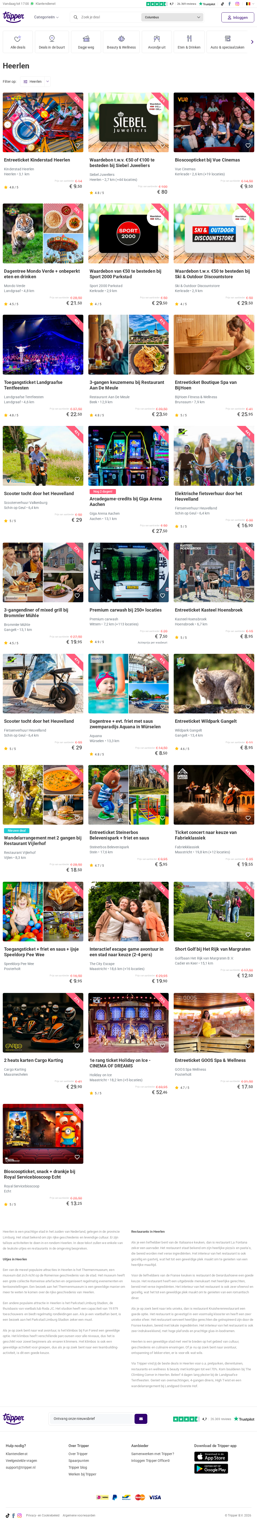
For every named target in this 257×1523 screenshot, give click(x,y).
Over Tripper (78, 1454)
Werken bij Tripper (82, 1474)
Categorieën (44, 17)
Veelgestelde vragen (21, 1461)
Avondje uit (157, 47)
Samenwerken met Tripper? (152, 1454)
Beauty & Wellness (121, 47)
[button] (77, 145)
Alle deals (18, 47)
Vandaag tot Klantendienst (29, 4)
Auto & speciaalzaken (227, 47)
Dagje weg (86, 47)
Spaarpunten (79, 1461)
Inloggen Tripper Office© (150, 1461)
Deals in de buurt (52, 47)
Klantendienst (17, 1454)
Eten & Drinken (189, 47)
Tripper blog (78, 1467)
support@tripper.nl (21, 1467)
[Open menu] (47, 81)
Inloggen (240, 17)
